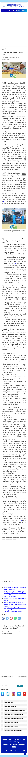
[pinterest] (11, 618)
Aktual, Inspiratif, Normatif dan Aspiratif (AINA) (14, 751)
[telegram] (19, 618)
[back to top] (25, 754)
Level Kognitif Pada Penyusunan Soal (14, 591)
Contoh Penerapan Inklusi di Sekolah (13, 602)
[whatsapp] (15, 618)
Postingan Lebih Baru (7, 676)
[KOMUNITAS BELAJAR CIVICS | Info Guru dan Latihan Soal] (14, 5)
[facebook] (3, 618)
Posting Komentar (5, 59)
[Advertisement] (14, 28)
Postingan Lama (22, 676)
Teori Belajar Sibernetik (10, 596)
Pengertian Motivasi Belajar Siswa (13, 611)
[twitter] (7, 618)
